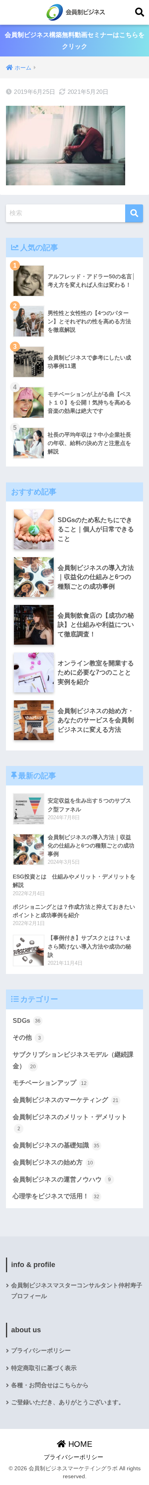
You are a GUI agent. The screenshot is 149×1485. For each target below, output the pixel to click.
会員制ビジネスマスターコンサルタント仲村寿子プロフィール (76, 1290)
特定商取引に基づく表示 (44, 1368)
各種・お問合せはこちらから (50, 1385)
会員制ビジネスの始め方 (53, 1162)
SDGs (27, 1020)
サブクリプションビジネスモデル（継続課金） (73, 1060)
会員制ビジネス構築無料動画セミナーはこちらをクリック (75, 40)
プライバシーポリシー (41, 1350)
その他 (27, 1037)
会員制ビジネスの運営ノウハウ (62, 1179)
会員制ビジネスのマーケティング (65, 1099)
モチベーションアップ (50, 1082)
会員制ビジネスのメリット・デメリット (70, 1123)
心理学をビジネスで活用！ (56, 1196)
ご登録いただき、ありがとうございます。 (67, 1402)
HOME (79, 1444)
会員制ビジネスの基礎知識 (56, 1145)
